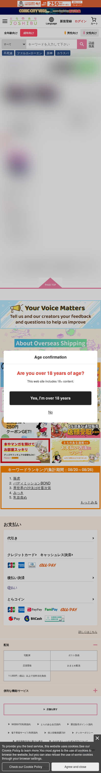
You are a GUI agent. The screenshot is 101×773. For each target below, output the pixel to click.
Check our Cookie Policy (25, 766)
